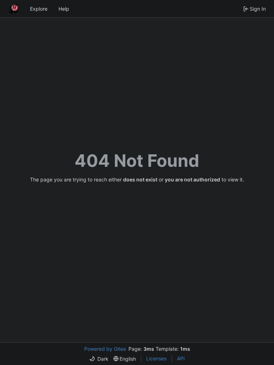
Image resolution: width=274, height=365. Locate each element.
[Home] (14, 8)
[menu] (98, 359)
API (181, 358)
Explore (38, 9)
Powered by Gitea (105, 349)
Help (64, 9)
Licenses (156, 358)
